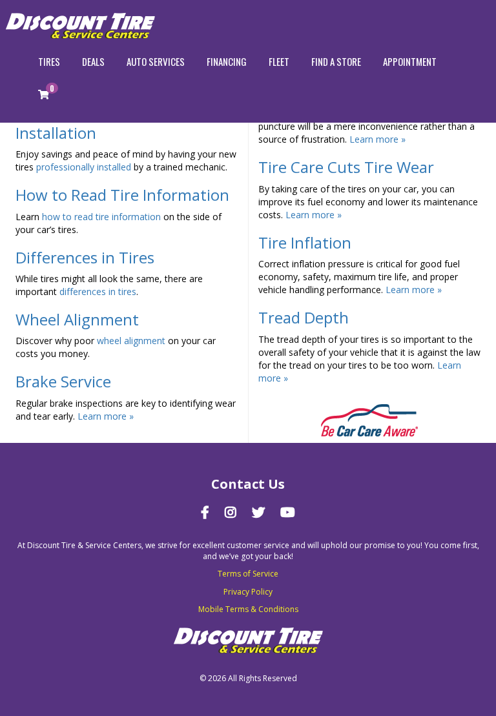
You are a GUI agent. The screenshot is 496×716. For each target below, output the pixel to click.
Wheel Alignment (77, 319)
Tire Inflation (304, 242)
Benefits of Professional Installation (100, 124)
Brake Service (63, 381)
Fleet (279, 61)
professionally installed (85, 167)
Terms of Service (248, 573)
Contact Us (248, 484)
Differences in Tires (85, 257)
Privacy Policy (248, 591)
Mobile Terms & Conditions (248, 609)
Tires (49, 61)
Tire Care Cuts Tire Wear (346, 167)
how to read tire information (101, 216)
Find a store (336, 61)
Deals (93, 61)
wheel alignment (131, 340)
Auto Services (156, 61)
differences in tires (97, 291)
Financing (227, 61)
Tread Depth (303, 317)
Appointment (410, 61)
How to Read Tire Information (122, 194)
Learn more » (106, 416)
